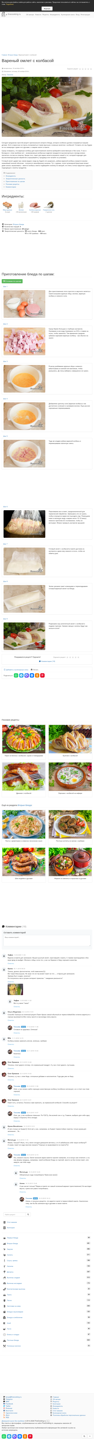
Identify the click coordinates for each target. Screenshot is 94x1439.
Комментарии (11, 187)
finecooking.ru (14, 14)
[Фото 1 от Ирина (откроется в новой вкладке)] (15, 989)
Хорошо (47, 8)
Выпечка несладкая (48, 1283)
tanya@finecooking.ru (14, 1397)
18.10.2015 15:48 (31, 1183)
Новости (38, 14)
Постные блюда (48, 1340)
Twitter (8, 1406)
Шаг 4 (5, 398)
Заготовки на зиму (48, 1306)
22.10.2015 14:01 (25, 1100)
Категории (11, 1227)
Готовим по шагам (13, 281)
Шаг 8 (5, 581)
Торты (48, 1294)
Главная (4, 55)
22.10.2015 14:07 (32, 1112)
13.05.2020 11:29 (19, 955)
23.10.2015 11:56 (32, 1086)
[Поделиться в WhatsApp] (16, 675)
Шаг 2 (5, 324)
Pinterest (9, 1408)
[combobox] (14, 1214)
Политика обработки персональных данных (69, 1415)
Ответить (11, 963)
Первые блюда (48, 1237)
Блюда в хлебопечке (48, 1317)
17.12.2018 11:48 (32, 1027)
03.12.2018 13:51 (28, 1012)
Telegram (9, 1399)
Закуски (48, 1249)
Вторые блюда (13, 55)
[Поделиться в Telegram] (21, 675)
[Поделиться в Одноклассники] (37, 675)
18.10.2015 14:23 (34, 1172)
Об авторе (30, 14)
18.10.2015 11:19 (22, 1140)
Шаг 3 (5, 361)
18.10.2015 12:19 (32, 1155)
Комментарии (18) (48, 661)
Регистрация (85, 14)
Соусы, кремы (48, 1260)
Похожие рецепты (12, 184)
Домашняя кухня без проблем (13, 1421)
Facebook (9, 1404)
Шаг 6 (5, 506)
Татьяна (10, 74)
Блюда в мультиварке (48, 1311)
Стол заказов (12, 1222)
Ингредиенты (55, 14)
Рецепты (45, 14)
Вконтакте (9, 1410)
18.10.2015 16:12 (44, 1198)
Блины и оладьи (48, 1334)
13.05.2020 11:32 (25, 1000)
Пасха (48, 1300)
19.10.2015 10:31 (29, 1126)
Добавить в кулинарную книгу (17, 669)
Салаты (48, 1254)
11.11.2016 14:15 (17, 1038)
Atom (8, 1415)
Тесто (48, 1328)
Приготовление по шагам (15, 181)
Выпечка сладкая (48, 1277)
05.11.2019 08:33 (19, 968)
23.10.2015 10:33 (25, 1073)
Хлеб (48, 1323)
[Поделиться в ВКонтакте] (32, 675)
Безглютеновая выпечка (48, 1289)
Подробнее (10, 4)
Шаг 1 (5, 286)
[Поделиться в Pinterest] (42, 675)
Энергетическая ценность (15, 178)
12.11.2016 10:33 (32, 1051)
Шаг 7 (5, 544)
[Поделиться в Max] (26, 675)
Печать (35, 669)
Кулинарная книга (68, 14)
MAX (7, 1401)
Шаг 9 (5, 619)
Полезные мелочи (48, 1346)
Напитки (48, 1266)
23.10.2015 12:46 (25, 1062)
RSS (7, 1417)
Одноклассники (11, 1413)
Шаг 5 (5, 436)
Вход (77, 14)
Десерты (48, 1272)
